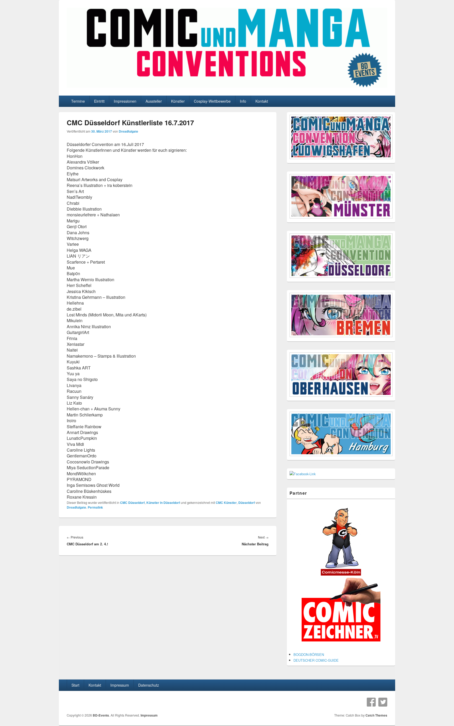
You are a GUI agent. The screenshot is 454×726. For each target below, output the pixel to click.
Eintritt (99, 101)
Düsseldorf (246, 502)
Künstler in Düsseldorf (163, 502)
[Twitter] (382, 702)
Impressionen (125, 101)
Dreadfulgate (128, 131)
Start (75, 685)
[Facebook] (371, 702)
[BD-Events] (227, 86)
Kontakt (261, 101)
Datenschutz (148, 685)
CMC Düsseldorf (132, 502)
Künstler (178, 101)
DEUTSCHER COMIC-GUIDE (316, 660)
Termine (78, 101)
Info (243, 101)
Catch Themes (376, 715)
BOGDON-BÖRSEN (308, 654)
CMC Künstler (226, 502)
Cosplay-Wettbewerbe (212, 101)
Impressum (119, 685)
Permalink (95, 507)
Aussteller (154, 101)
